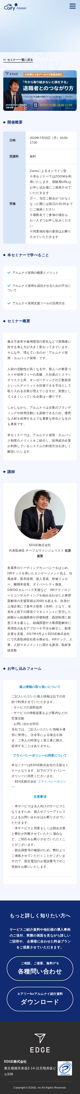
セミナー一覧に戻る (20, 59)
